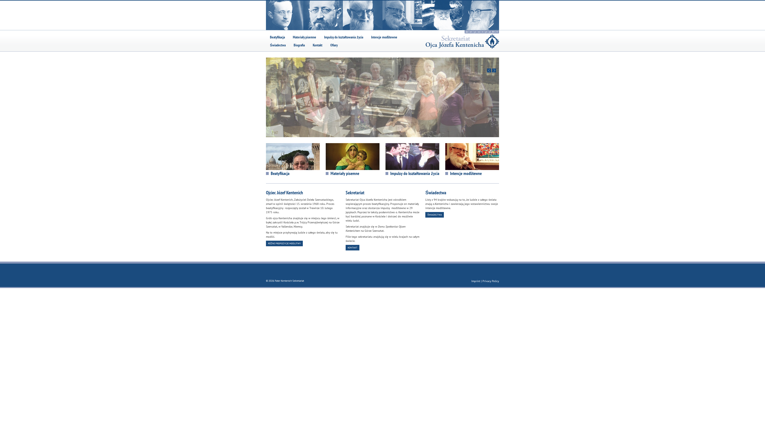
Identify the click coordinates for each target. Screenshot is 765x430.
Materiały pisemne (304, 37)
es (479, 31)
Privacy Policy (491, 281)
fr (497, 31)
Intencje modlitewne (384, 37)
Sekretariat (355, 193)
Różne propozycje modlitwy (284, 243)
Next (494, 70)
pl (475, 31)
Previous (489, 70)
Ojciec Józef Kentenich (284, 193)
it (482, 31)
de (467, 31)
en (471, 31)
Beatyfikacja (277, 37)
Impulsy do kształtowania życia (343, 37)
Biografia (299, 45)
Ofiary (334, 45)
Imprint (476, 281)
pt (486, 31)
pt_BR (492, 31)
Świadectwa (278, 45)
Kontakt (317, 45)
